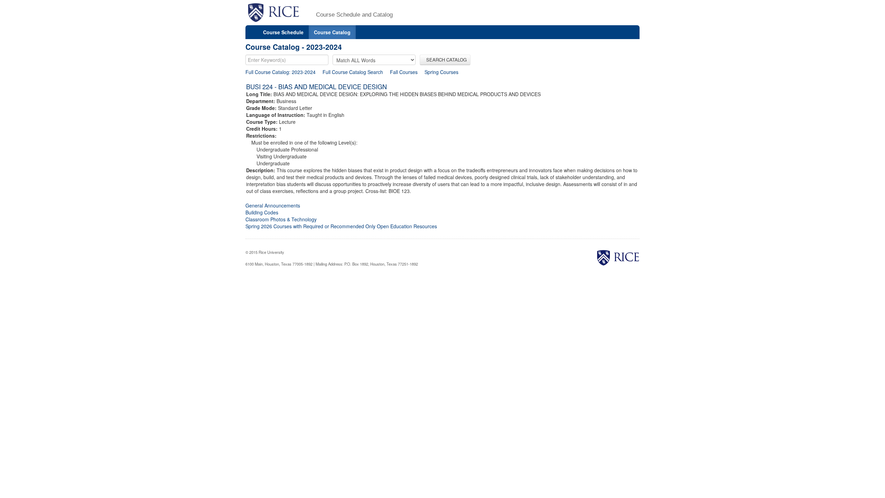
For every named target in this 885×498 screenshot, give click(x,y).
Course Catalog (332, 32)
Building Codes (261, 212)
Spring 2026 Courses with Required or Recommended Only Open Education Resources (341, 226)
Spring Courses (441, 71)
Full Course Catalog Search (353, 71)
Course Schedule (283, 32)
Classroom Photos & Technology (281, 219)
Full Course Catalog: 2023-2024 (280, 71)
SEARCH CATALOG (445, 59)
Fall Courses (404, 71)
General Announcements (272, 205)
